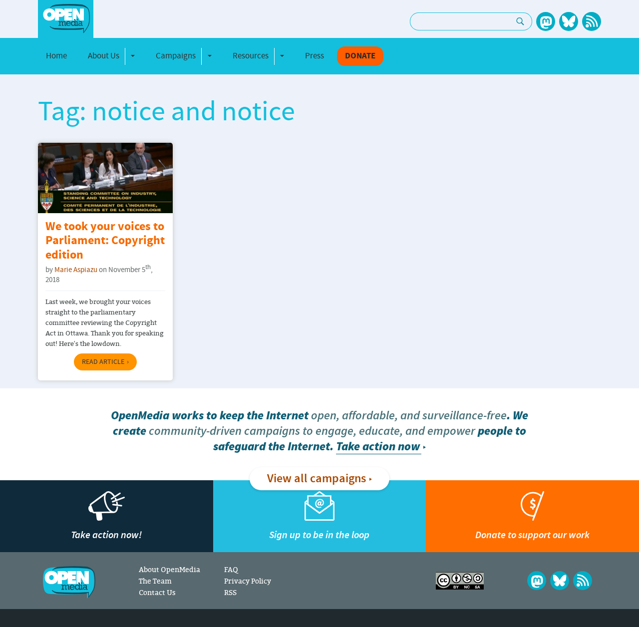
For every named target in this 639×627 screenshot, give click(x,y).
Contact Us (157, 592)
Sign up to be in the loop (319, 535)
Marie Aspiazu (75, 270)
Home (56, 55)
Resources (251, 55)
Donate (360, 56)
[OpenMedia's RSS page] (591, 21)
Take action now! (106, 535)
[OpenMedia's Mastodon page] (545, 21)
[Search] (520, 21)
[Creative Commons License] (460, 581)
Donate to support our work (532, 535)
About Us (103, 55)
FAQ (231, 569)
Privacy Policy (247, 581)
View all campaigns (316, 479)
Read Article (103, 361)
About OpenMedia (169, 569)
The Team (155, 581)
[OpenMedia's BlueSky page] (568, 21)
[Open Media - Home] (65, 18)
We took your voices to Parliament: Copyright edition (105, 241)
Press (314, 55)
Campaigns (176, 55)
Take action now (378, 446)
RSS (230, 592)
